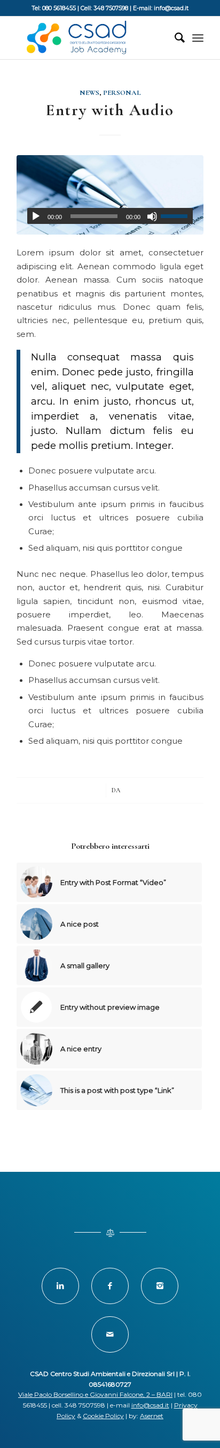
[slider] (177, 216)
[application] (110, 216)
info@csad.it (150, 1405)
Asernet (151, 1416)
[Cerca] (174, 38)
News (89, 93)
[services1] (110, 194)
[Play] (35, 216)
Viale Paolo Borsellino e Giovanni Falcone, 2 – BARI (95, 1394)
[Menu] (197, 38)
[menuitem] (174, 38)
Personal (122, 93)
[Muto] (152, 216)
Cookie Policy (103, 1416)
